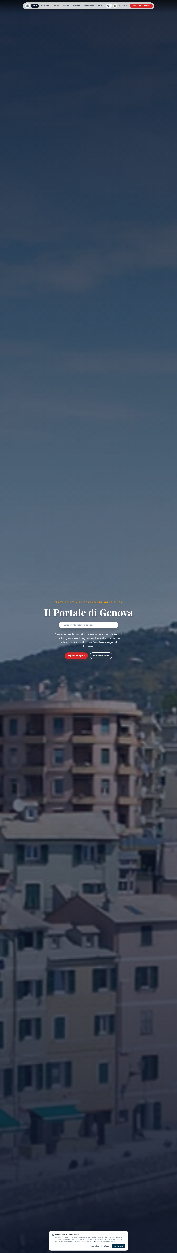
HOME (34, 6)
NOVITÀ (100, 6)
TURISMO (76, 6)
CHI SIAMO (45, 6)
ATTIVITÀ (56, 6)
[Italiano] (115, 6)
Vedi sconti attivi (101, 656)
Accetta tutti (118, 1246)
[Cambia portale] (109, 6)
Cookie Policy (96, 1241)
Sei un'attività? (123, 6)
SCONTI (66, 6)
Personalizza (94, 1246)
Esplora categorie (76, 656)
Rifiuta (106, 1246)
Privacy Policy (111, 1241)
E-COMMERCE (89, 6)
